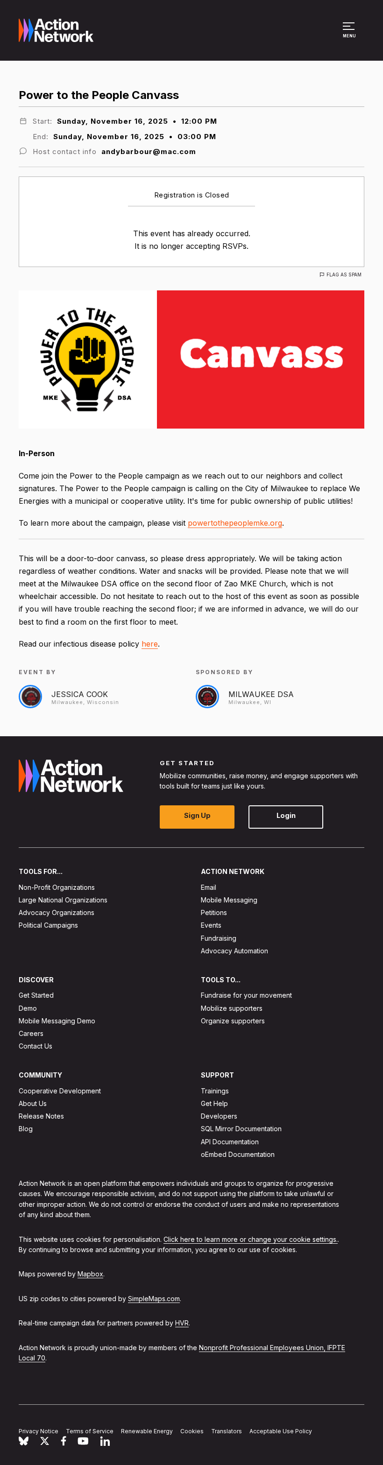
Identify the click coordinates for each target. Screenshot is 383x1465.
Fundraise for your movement (246, 996)
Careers (31, 1033)
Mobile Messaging (229, 900)
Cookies (192, 1431)
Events (211, 926)
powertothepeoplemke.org (235, 523)
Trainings (215, 1091)
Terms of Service (89, 1431)
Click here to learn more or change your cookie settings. (250, 1239)
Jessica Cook (79, 694)
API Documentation (230, 1142)
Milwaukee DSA (261, 694)
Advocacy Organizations (56, 913)
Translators (226, 1431)
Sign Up (197, 816)
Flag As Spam (344, 274)
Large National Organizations (63, 900)
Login (286, 816)
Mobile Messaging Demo (57, 1021)
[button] (350, 34)
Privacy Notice (38, 1431)
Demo (28, 1008)
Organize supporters (233, 1021)
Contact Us (35, 1046)
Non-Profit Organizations (57, 887)
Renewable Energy (147, 1431)
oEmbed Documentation (238, 1154)
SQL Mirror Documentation (241, 1129)
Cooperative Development (60, 1091)
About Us (33, 1103)
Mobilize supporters (231, 1008)
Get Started (36, 996)
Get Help (214, 1103)
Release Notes (41, 1116)
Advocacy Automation (234, 951)
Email (208, 887)
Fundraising (218, 938)
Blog (26, 1129)
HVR (182, 1323)
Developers (219, 1116)
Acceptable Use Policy (280, 1431)
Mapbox (90, 1274)
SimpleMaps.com (154, 1299)
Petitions (214, 913)
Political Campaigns (48, 926)
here (150, 643)
